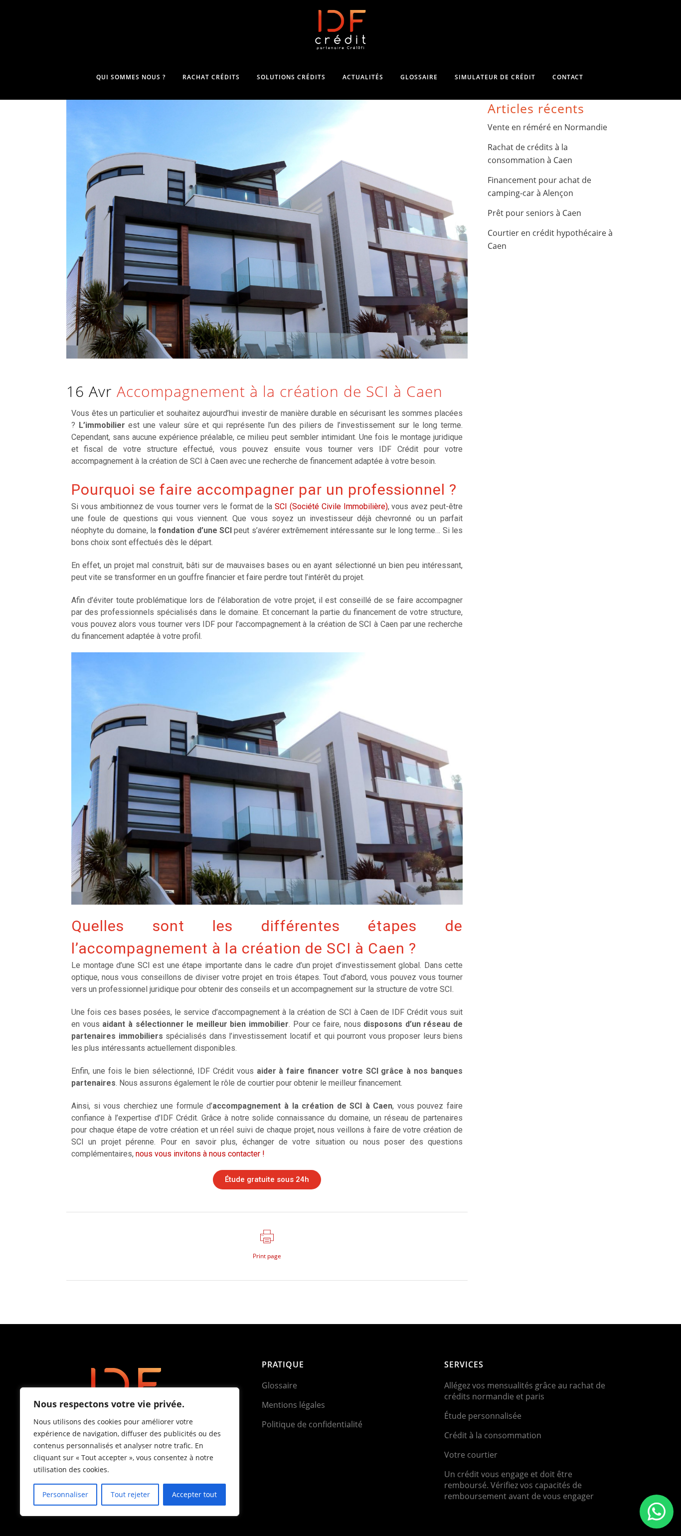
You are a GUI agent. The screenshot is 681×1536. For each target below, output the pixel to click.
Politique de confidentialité (312, 1424)
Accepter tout (194, 1494)
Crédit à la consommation (492, 1435)
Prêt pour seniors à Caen (534, 212)
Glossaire (279, 1385)
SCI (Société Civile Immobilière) (331, 506)
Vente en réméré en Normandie (548, 127)
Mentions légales (293, 1404)
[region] (129, 1451)
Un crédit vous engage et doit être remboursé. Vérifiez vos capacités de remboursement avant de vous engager (519, 1485)
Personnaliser (65, 1494)
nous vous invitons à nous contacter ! (200, 1153)
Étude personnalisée (482, 1415)
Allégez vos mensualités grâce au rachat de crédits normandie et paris (524, 1391)
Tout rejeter (130, 1494)
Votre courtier (471, 1454)
